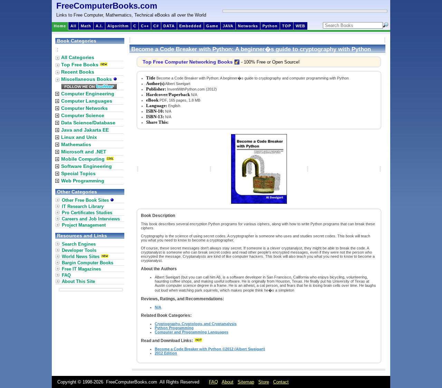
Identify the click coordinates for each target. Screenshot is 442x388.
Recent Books (77, 72)
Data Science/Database (88, 122)
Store (263, 382)
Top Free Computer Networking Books (188, 62)
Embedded (190, 26)
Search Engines (79, 244)
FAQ (66, 275)
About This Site (78, 281)
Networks (248, 26)
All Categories (77, 57)
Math (86, 26)
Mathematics (76, 144)
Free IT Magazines (81, 269)
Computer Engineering (87, 93)
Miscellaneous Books (87, 79)
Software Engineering (86, 166)
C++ (145, 26)
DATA (169, 26)
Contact (281, 382)
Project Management (84, 225)
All (73, 26)
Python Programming (174, 328)
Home (60, 26)
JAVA (228, 26)
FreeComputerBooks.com (106, 5)
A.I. (99, 26)
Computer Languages (86, 101)
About (227, 382)
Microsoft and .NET (83, 151)
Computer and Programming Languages (191, 332)
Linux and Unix (79, 137)
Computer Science (82, 115)
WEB (300, 26)
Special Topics (78, 173)
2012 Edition (166, 353)
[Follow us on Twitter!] (89, 87)
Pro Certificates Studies (87, 212)
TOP (286, 26)
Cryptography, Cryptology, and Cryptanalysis (196, 324)
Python (270, 26)
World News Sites (80, 256)
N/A (158, 307)
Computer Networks (84, 108)
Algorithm (118, 26)
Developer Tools (79, 250)
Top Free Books (79, 64)
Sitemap (246, 382)
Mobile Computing (83, 159)
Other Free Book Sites (86, 200)
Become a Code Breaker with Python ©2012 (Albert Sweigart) (210, 349)
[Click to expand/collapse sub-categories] (57, 94)
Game (212, 26)
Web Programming (82, 180)
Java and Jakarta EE (85, 130)
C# (156, 26)
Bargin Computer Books (87, 262)
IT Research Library (83, 206)
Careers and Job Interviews (91, 218)
